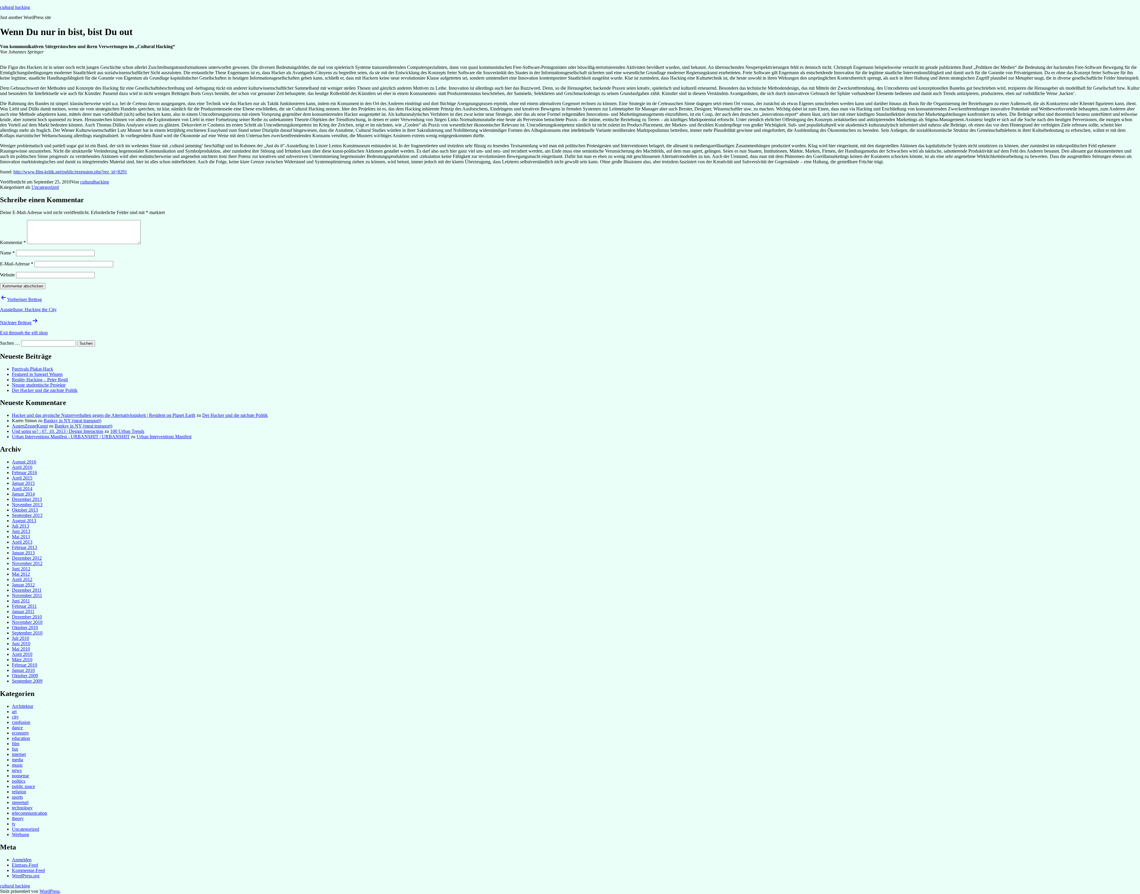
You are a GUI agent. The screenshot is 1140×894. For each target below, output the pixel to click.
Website (7, 274)
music (17, 765)
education (21, 738)
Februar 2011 (24, 606)
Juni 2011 (21, 600)
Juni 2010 (21, 643)
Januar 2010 (23, 670)
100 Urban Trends (127, 431)
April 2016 (22, 467)
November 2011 (27, 595)
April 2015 (22, 477)
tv (13, 823)
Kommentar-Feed (28, 870)
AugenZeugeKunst (30, 425)
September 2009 (27, 680)
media (17, 759)
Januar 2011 (23, 611)
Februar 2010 (24, 664)
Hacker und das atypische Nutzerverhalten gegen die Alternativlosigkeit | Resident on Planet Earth (103, 415)
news (17, 770)
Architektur (22, 706)
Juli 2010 (20, 638)
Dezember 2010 (27, 616)
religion (19, 791)
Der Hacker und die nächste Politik (44, 390)
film (15, 743)
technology (22, 807)
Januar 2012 (23, 584)
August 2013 (24, 520)
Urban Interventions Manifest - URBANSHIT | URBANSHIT (71, 436)
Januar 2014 (23, 493)
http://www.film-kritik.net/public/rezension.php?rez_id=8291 (70, 171)
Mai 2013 (21, 536)
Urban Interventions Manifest (164, 436)
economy (20, 732)
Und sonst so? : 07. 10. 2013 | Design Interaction (57, 431)
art (14, 711)
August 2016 (24, 461)
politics (18, 781)
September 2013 (27, 515)
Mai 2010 (21, 648)
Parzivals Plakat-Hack (32, 368)
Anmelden (21, 859)
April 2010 (22, 654)
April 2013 (22, 542)
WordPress (49, 891)
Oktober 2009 (25, 675)
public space (23, 786)
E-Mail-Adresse (16, 263)
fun (15, 748)
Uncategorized (45, 187)
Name (7, 252)
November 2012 (27, 563)
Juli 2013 (20, 526)
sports (17, 797)
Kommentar (13, 242)
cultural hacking (15, 7)
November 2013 (27, 504)
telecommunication (29, 813)
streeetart (20, 802)
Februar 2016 (24, 472)
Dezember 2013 (27, 499)
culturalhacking (94, 181)
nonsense (20, 775)
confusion (21, 722)
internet (19, 754)
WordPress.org (25, 875)
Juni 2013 (21, 531)
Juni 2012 (21, 568)
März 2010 (22, 659)
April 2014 (22, 488)
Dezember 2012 (27, 558)
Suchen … (10, 343)
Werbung (20, 834)
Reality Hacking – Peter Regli (40, 379)
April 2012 (22, 579)
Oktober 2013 (25, 509)
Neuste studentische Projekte (39, 384)
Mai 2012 (21, 574)
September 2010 (27, 632)
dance (17, 727)
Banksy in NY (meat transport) (72, 420)
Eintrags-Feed (25, 865)
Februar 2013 (24, 547)
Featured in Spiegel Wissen (37, 374)
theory (18, 818)
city (15, 716)
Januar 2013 (23, 552)
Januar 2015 (23, 483)
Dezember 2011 (27, 590)
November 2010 (27, 622)
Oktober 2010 (25, 627)
